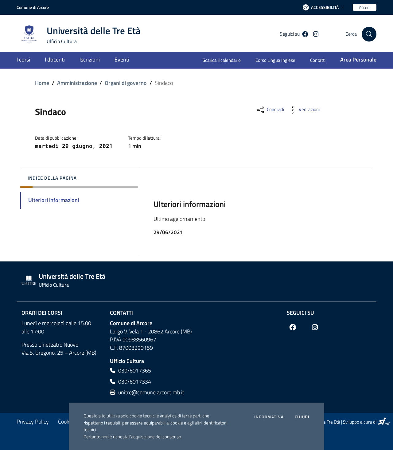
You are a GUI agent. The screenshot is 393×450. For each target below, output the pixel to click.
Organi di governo (126, 83)
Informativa (269, 417)
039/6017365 (134, 370)
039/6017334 (134, 381)
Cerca (351, 34)
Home (42, 83)
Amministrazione (77, 83)
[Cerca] (369, 34)
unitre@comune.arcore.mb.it (150, 392)
